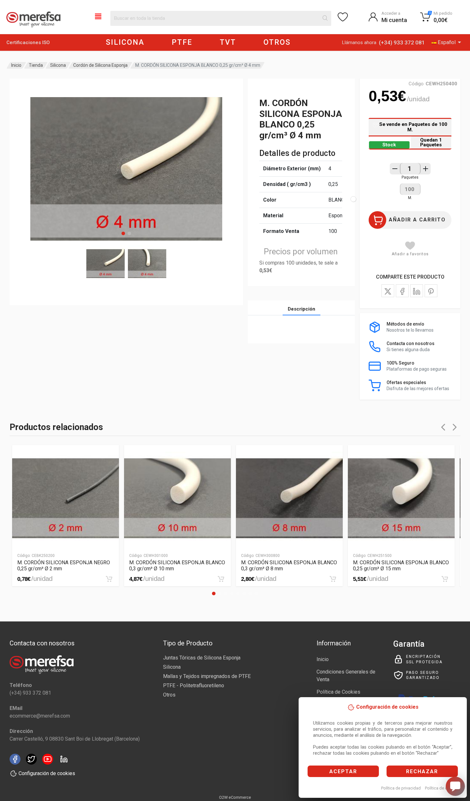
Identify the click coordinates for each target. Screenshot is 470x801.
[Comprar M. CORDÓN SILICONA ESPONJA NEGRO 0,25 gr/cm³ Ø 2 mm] (109, 579)
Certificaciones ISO (28, 42)
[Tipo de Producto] (98, 16)
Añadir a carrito (417, 220)
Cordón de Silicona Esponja (100, 65)
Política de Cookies (338, 692)
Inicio (16, 65)
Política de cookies (442, 788)
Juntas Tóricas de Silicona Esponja (201, 658)
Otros (169, 695)
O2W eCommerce (235, 797)
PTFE (182, 42)
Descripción (301, 309)
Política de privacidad (401, 788)
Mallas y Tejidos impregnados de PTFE (207, 676)
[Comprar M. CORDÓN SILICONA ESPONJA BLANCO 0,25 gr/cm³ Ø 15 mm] (444, 579)
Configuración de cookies (47, 773)
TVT (228, 42)
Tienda (36, 65)
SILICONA (125, 42)
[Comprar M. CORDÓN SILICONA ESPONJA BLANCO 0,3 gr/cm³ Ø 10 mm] (221, 579)
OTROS (277, 42)
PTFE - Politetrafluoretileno (193, 685)
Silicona (58, 65)
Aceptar (343, 771)
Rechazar (422, 771)
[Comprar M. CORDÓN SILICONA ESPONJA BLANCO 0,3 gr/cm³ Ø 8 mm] (333, 579)
